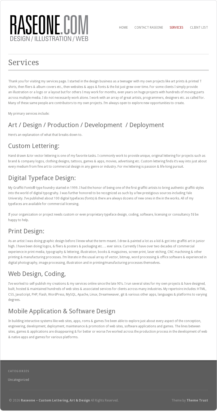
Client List (199, 27)
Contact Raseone (148, 27)
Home (123, 27)
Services (176, 27)
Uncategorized (18, 380)
